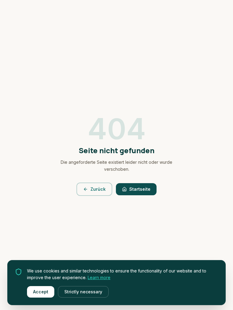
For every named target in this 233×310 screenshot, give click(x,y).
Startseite (139, 189)
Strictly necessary (83, 291)
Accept (40, 291)
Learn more (99, 277)
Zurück (98, 189)
